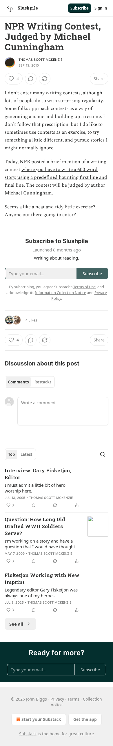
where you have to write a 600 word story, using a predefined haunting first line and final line (56, 177)
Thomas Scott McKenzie (41, 60)
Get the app (85, 719)
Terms (73, 699)
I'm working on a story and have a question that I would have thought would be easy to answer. (40, 544)
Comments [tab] (18, 382)
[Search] (102, 454)
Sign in (100, 8)
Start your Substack (41, 719)
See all (16, 624)
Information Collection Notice (60, 292)
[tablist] (30, 382)
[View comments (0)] (31, 78)
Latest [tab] (26, 454)
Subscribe (79, 8)
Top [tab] (11, 454)
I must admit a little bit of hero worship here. (35, 488)
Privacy (57, 699)
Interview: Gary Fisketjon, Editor (38, 474)
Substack (28, 733)
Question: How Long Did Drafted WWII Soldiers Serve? (35, 526)
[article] (56, 488)
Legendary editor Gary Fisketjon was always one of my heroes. (41, 592)
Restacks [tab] (42, 382)
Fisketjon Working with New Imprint (42, 578)
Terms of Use (84, 286)
